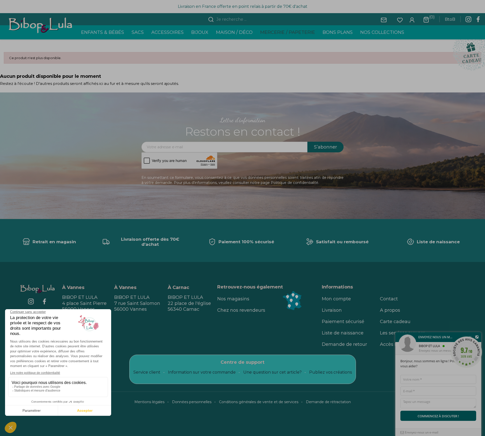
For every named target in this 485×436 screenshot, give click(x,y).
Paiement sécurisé (343, 321)
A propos (390, 310)
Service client (146, 372)
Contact (389, 299)
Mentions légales (149, 402)
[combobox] (245, 19)
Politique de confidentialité (294, 182)
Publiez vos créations (330, 372)
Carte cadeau (395, 321)
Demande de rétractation (328, 402)
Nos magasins (233, 299)
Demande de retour (344, 344)
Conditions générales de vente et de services (258, 402)
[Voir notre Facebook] (478, 20)
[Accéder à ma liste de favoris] (400, 19)
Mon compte (336, 299)
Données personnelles (191, 402)
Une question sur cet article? (272, 372)
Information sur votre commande (202, 372)
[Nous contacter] (384, 19)
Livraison (332, 310)
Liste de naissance (342, 333)
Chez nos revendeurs (241, 310)
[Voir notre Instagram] (468, 20)
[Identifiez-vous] (412, 19)
